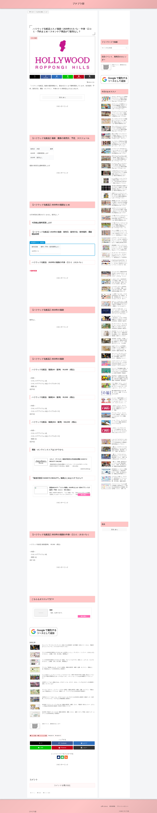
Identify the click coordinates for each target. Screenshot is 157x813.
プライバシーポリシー (122, 806)
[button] (90, 77)
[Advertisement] (62, 17)
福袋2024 (52, 735)
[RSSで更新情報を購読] (66, 757)
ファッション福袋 (43, 735)
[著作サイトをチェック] (58, 757)
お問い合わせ (104, 806)
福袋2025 (59, 735)
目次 (60, 97)
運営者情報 (112, 806)
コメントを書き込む (62, 785)
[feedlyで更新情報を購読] (62, 757)
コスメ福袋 (33, 735)
